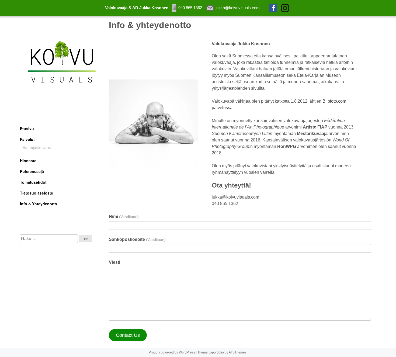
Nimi (123, 216)
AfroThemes (237, 352)
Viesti (114, 262)
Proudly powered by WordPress (172, 352)
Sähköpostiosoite (137, 239)
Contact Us (128, 335)
